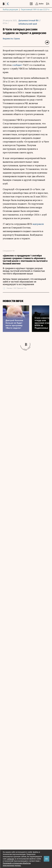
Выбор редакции (10, 9)
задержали (38, 224)
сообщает (17, 65)
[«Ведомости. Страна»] (6, 4)
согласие (10, 859)
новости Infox (13, 301)
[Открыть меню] (47, 3)
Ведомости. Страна (11, 38)
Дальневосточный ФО (29, 20)
